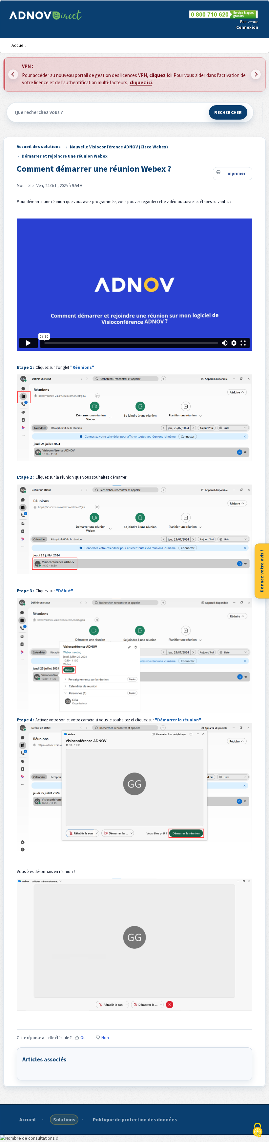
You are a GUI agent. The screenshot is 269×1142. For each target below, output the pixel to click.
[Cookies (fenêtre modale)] (257, 1130)
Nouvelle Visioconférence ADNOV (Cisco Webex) (119, 147)
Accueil (18, 45)
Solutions (64, 1119)
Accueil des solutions (39, 146)
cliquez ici (160, 75)
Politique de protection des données (135, 1119)
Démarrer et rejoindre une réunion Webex (65, 156)
